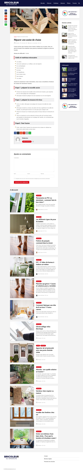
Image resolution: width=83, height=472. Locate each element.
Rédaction (18, 43)
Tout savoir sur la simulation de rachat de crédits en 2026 (72, 57)
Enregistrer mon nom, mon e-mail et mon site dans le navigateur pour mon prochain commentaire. (33, 178)
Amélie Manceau (41, 209)
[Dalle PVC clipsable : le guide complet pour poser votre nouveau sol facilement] (64, 41)
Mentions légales (48, 458)
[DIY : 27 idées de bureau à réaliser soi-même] (22, 266)
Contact (46, 456)
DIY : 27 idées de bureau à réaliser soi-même (45, 263)
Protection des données (49, 461)
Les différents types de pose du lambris (46, 220)
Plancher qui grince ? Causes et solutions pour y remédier (46, 285)
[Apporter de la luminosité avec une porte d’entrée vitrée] (22, 352)
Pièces (68, 3)
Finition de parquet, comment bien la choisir (44, 242)
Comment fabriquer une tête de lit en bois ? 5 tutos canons (46, 307)
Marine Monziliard (41, 273)
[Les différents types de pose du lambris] (22, 223)
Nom (15, 173)
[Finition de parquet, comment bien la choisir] (22, 245)
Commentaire (16, 157)
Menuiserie (39, 195)
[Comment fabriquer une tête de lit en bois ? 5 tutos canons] (22, 309)
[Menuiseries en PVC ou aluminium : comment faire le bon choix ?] (22, 202)
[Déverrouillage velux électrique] (22, 331)
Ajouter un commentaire (33, 43)
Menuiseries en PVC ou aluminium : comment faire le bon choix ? (46, 200)
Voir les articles (27, 141)
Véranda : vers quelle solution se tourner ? (46, 371)
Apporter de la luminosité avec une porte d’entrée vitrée (45, 350)
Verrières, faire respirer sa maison (45, 392)
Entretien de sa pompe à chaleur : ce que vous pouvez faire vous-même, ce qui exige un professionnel (72, 28)
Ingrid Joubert (40, 252)
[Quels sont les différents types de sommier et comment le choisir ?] (64, 34)
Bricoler (43, 3)
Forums (75, 3)
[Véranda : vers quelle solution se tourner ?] (22, 374)
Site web (42, 173)
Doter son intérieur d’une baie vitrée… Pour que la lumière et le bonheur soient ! (46, 436)
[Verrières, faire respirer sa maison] (22, 395)
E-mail (28, 173)
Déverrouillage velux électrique (43, 328)
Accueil (15, 36)
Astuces (63, 3)
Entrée (38, 345)
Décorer (49, 3)
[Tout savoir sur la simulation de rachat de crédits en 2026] (64, 56)
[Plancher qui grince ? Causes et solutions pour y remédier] (22, 288)
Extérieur (56, 3)
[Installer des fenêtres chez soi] (22, 416)
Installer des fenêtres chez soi (45, 413)
